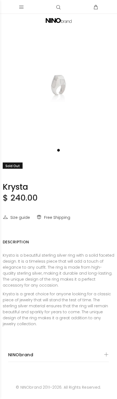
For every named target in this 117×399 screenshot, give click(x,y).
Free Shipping (57, 217)
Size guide (20, 217)
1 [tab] (58, 150)
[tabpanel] (58, 87)
